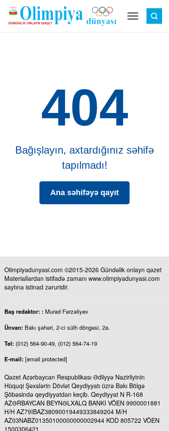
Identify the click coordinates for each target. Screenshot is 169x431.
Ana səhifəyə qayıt (84, 192)
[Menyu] (133, 16)
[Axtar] (154, 16)
